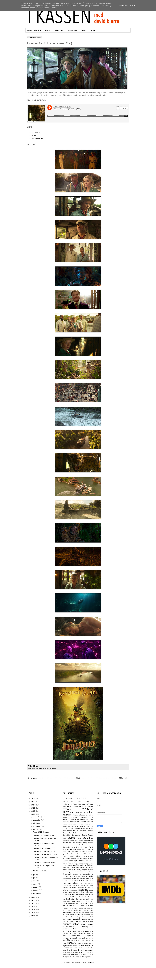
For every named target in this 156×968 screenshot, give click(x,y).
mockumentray (73, 890)
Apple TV (66, 819)
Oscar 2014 (70, 901)
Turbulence (84, 946)
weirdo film (73, 954)
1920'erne (81, 802)
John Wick (71, 870)
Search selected (80, 798)
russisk (90, 919)
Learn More (123, 5)
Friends (81, 851)
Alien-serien (83, 815)
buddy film (79, 826)
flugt (77, 847)
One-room (79, 899)
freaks (64, 851)
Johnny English (81, 870)
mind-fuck (90, 887)
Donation (93, 30)
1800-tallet (73, 802)
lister (91, 881)
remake (77, 914)
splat (91, 931)
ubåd (80, 948)
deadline (83, 831)
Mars (78, 885)
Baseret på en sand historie (81, 822)
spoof (70, 933)
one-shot (86, 899)
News (86, 894)
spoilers (65, 933)
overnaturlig (74, 908)
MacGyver (84, 883)
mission (65, 890)
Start (78, 778)
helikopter (65, 860)
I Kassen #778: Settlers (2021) (44, 848)
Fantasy (84, 842)
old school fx (76, 897)
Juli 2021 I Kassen (39, 871)
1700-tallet (66, 802)
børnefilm (87, 826)
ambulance (84, 817)
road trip (87, 917)
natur (91, 892)
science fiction (71, 924)
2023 (33, 808)
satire (76, 921)
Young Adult (67, 957)
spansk (75, 931)
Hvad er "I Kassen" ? (34, 30)
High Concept (79, 861)
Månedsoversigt (82, 892)
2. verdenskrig (87, 806)
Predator (81, 912)
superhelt (89, 936)
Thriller (70, 942)
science (90, 921)
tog (64, 946)
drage (64, 838)
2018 (33, 903)
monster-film (83, 890)
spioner (86, 931)
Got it (132, 5)
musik (65, 892)
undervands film (74, 950)
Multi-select (69, 798)
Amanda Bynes (67, 817)
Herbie (71, 861)
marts (35, 887)
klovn (83, 876)
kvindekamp (66, 881)
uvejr (82, 950)
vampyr (90, 950)
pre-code (75, 912)
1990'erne (76, 806)
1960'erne (81, 804)
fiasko (79, 845)
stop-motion (76, 936)
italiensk (69, 867)
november (37, 820)
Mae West (67, 885)
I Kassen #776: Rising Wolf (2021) (45, 854)
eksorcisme (70, 840)
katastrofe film (87, 874)
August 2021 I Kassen (41, 832)
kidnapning (77, 876)
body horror (89, 824)
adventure (46, 768)
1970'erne (89, 804)
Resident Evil (89, 914)
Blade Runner (77, 824)
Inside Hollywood (67, 865)
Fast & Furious (69, 845)
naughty (65, 894)
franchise (72, 849)
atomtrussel (81, 819)
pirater (64, 910)
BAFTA (88, 819)
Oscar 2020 (84, 903)
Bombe (65, 826)
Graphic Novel (68, 856)
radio (91, 912)
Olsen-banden (85, 897)
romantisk (76, 919)
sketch (91, 927)
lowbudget (75, 883)
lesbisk (79, 881)
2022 (33, 811)
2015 (33, 913)
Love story (67, 883)
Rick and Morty (75, 917)
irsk (92, 865)
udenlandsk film (88, 948)
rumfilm (84, 919)
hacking (73, 858)
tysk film (73, 948)
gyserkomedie (88, 856)
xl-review (90, 954)
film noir (85, 845)
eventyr (65, 842)
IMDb (34, 136)
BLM (82, 824)
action (90, 812)
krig (87, 879)
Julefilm (90, 872)
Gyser (79, 856)
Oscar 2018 (67, 903)
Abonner (47, 30)
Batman (65, 824)
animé (91, 817)
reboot (72, 914)
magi (73, 885)
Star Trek (87, 933)
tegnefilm (74, 940)
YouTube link (36, 133)
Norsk (91, 894)
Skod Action (66, 929)
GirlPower (78, 854)
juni (34, 878)
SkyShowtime (78, 929)
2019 (33, 900)
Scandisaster (83, 921)
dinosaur (80, 833)
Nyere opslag (32, 778)
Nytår (64, 897)
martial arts (85, 885)
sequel (90, 924)
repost (83, 914)
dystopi (79, 838)
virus (76, 952)
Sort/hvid (69, 931)
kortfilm (82, 879)
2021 (33, 814)
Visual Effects (84, 952)
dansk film (71, 831)
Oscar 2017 (89, 901)
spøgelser (80, 933)
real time (66, 914)
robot (69, 919)
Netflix (81, 894)
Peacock (90, 908)
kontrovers (75, 879)
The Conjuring (86, 940)
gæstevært (66, 858)
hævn (65, 863)
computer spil (78, 828)
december (37, 817)
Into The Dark (78, 865)
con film (85, 828)
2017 (33, 906)
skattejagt (85, 927)
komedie (53, 768)
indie (87, 863)
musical (91, 890)
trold (79, 945)
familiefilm (77, 842)
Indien (91, 863)
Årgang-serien (86, 957)
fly (81, 847)
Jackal (82, 867)
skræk (72, 929)
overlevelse (66, 908)
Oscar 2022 (71, 906)
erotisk (90, 840)
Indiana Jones (82, 863)
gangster (66, 854)
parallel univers (83, 908)
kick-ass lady (68, 876)
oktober (36, 823)
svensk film (67, 938)
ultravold (65, 950)
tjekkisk (91, 943)
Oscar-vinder (89, 906)
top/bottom (68, 946)
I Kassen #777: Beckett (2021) (44, 851)
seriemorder (67, 927)
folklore (86, 847)
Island (64, 867)
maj (34, 881)
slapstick (85, 929)
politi (76, 910)
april (35, 884)
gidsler (72, 854)
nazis (69, 894)
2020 (33, 897)
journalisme (78, 872)
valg (86, 950)
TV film (90, 946)
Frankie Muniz (81, 849)
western (79, 954)
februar (36, 890)
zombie (79, 957)
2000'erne (67, 809)
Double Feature (87, 835)
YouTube (73, 957)
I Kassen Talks (72, 30)
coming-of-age (68, 828)
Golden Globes (87, 854)
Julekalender (67, 874)
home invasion (89, 860)
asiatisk (73, 819)
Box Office (71, 826)
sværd (74, 938)
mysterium (71, 892)
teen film (66, 940)
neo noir (75, 894)
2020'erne (39, 768)
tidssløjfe (85, 943)
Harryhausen (84, 858)
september (37, 826)
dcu (78, 831)
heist (91, 858)
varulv (64, 952)
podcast (70, 910)
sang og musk (68, 921)
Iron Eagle (87, 865)
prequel (87, 912)
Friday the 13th (72, 852)
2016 (33, 909)
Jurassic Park (77, 874)
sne (64, 931)
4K (84, 812)
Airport (75, 815)
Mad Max (90, 883)
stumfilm (83, 935)
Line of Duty (86, 881)
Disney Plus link (38, 138)
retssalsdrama (67, 917)
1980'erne (67, 806)
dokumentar (76, 835)
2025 (33, 802)
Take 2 (91, 938)
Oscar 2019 (75, 903)
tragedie (75, 945)
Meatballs (72, 887)
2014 (33, 916)
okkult (69, 897)
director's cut (89, 833)
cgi (92, 826)
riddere (82, 917)
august (36, 829)
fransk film (89, 849)
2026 (33, 799)
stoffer (69, 935)
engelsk (86, 840)
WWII (84, 954)
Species (80, 931)
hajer (78, 858)
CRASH (90, 828)
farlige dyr (90, 842)
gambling (90, 851)
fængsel (85, 851)
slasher (90, 929)
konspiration (67, 879)
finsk (73, 847)
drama (71, 837)
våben (91, 952)
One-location (70, 899)
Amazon (76, 817)
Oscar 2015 (80, 901)
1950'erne (73, 804)
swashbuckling (82, 938)
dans (64, 831)
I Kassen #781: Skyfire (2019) (43, 835)
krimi (91, 879)
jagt (86, 867)
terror (80, 940)
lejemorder (73, 881)
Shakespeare (76, 927)
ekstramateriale (79, 840)
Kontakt (83, 30)
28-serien (78, 812)
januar (35, 893)
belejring (70, 824)
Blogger (91, 962)
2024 (33, 805)
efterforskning (88, 838)
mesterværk (82, 887)
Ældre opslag (123, 778)
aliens (91, 815)
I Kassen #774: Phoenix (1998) (44, 862)
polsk (86, 910)
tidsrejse (78, 943)
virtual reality (70, 952)
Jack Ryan (75, 867)
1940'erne (66, 804)
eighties (65, 840)
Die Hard (72, 833)
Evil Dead (71, 842)
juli (34, 875)
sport (74, 933)
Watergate (66, 954)
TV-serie (66, 948)
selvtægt (83, 924)
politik (80, 910)
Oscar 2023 (80, 905)
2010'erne (87, 809)
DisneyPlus (66, 835)
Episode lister (58, 30)
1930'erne (89, 802)
